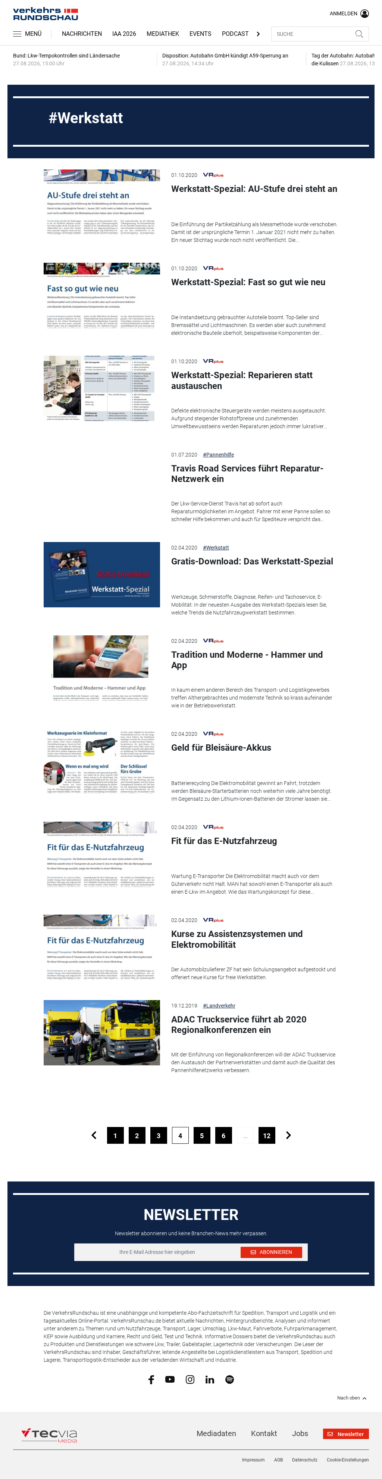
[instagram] (190, 1379)
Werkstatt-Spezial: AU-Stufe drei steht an (254, 189)
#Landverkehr (219, 1006)
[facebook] (151, 1379)
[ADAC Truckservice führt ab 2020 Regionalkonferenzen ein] (102, 1032)
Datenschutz (304, 1460)
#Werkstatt (216, 548)
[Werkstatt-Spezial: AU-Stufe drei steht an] (102, 202)
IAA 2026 (124, 33)
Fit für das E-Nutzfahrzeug (224, 841)
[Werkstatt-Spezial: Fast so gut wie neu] (102, 295)
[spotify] (229, 1379)
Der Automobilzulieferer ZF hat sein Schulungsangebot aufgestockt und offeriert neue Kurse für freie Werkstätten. (253, 973)
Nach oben (348, 1398)
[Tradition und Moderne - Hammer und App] (102, 668)
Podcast (235, 33)
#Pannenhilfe (218, 455)
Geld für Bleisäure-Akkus (221, 747)
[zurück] (93, 1135)
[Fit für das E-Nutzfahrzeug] (102, 854)
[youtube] (170, 1379)
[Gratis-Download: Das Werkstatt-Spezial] (102, 574)
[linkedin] (210, 1379)
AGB (278, 1460)
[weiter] (288, 1135)
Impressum (253, 1460)
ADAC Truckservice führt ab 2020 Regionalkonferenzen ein (239, 1025)
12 (266, 1136)
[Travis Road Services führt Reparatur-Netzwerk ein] (102, 481)
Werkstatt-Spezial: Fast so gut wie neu (248, 282)
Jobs (300, 1433)
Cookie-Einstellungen (348, 1460)
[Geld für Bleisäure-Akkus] (102, 761)
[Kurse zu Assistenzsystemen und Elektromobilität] (102, 947)
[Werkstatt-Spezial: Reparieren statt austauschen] (102, 388)
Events (201, 33)
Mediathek (163, 33)
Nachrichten (82, 33)
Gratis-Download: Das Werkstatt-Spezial (252, 561)
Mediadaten (216, 1433)
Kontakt (264, 1433)
